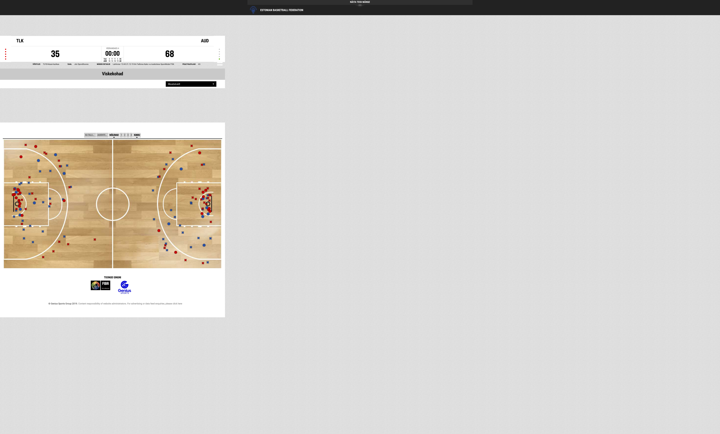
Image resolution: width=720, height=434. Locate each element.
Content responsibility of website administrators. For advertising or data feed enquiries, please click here (130, 303)
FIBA (100, 287)
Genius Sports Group (124, 287)
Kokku (137, 135)
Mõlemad (114, 135)
